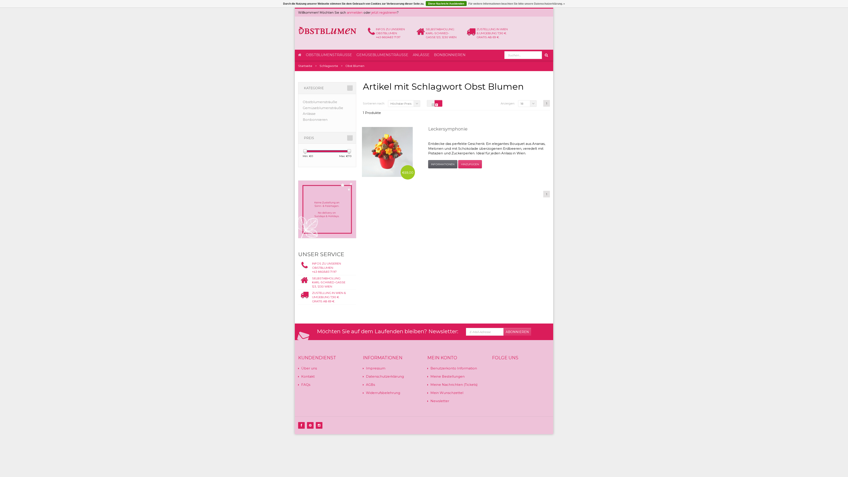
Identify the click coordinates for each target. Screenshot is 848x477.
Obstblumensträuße (329, 55)
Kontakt (308, 376)
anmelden (355, 13)
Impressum (375, 368)
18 (522, 103)
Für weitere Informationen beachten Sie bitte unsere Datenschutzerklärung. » (516, 3)
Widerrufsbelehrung (383, 393)
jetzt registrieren (384, 13)
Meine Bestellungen (447, 376)
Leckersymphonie (448, 129)
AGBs (370, 384)
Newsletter (439, 401)
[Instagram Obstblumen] (319, 425)
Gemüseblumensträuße (382, 55)
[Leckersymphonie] (387, 152)
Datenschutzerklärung (385, 376)
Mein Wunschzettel (446, 393)
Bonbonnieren (450, 55)
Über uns (309, 368)
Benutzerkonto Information (453, 368)
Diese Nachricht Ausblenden (446, 3)
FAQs (305, 384)
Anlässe (421, 55)
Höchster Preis (400, 103)
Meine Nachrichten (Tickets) (454, 384)
